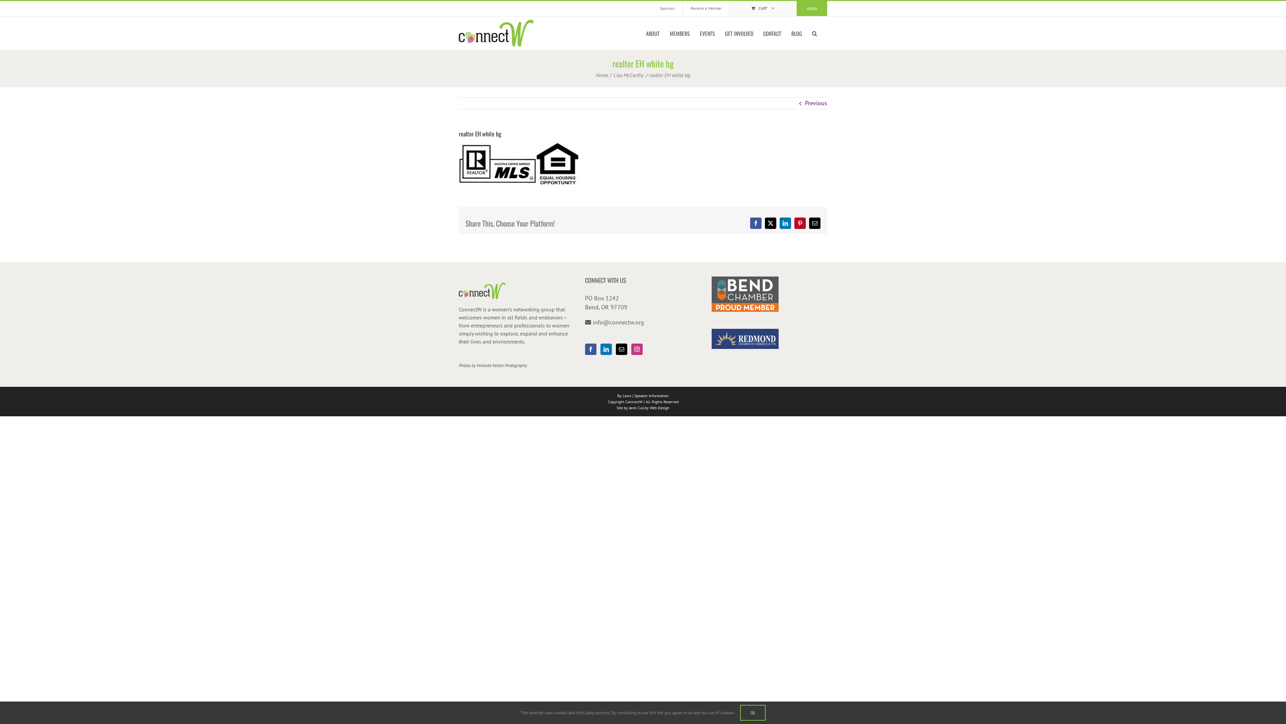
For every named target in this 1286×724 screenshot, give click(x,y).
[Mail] (621, 349)
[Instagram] (637, 349)
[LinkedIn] (606, 349)
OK (753, 712)
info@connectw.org (618, 322)
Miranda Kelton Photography (502, 365)
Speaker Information (651, 395)
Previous (816, 103)
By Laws (624, 395)
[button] (814, 33)
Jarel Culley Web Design (649, 407)
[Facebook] (590, 349)
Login (812, 8)
